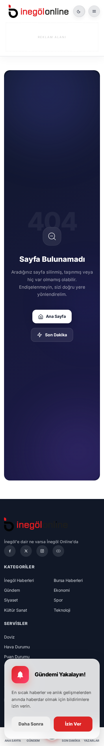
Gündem (12, 590)
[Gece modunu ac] (79, 11)
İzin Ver (73, 724)
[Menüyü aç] (94, 11)
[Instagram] (42, 551)
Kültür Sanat (15, 610)
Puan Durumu (16, 656)
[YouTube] (58, 551)
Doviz (9, 636)
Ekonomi (62, 590)
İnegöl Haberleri (19, 580)
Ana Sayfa (56, 316)
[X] (26, 551)
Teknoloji (62, 610)
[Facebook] (10, 551)
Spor (58, 599)
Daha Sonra (30, 724)
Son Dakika (56, 334)
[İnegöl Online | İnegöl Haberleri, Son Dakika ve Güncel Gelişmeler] (38, 11)
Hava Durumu (17, 646)
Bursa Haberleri (68, 580)
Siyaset (11, 599)
